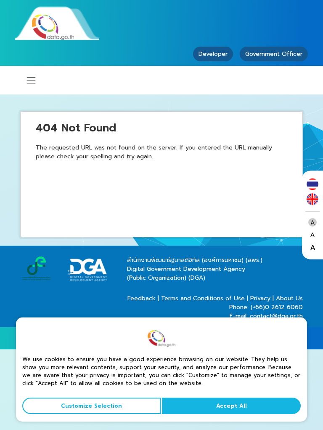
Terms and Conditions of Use (203, 298)
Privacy (260, 298)
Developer (213, 54)
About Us (289, 298)
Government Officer (273, 54)
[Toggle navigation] (31, 80)
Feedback (141, 298)
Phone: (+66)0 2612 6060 (266, 307)
